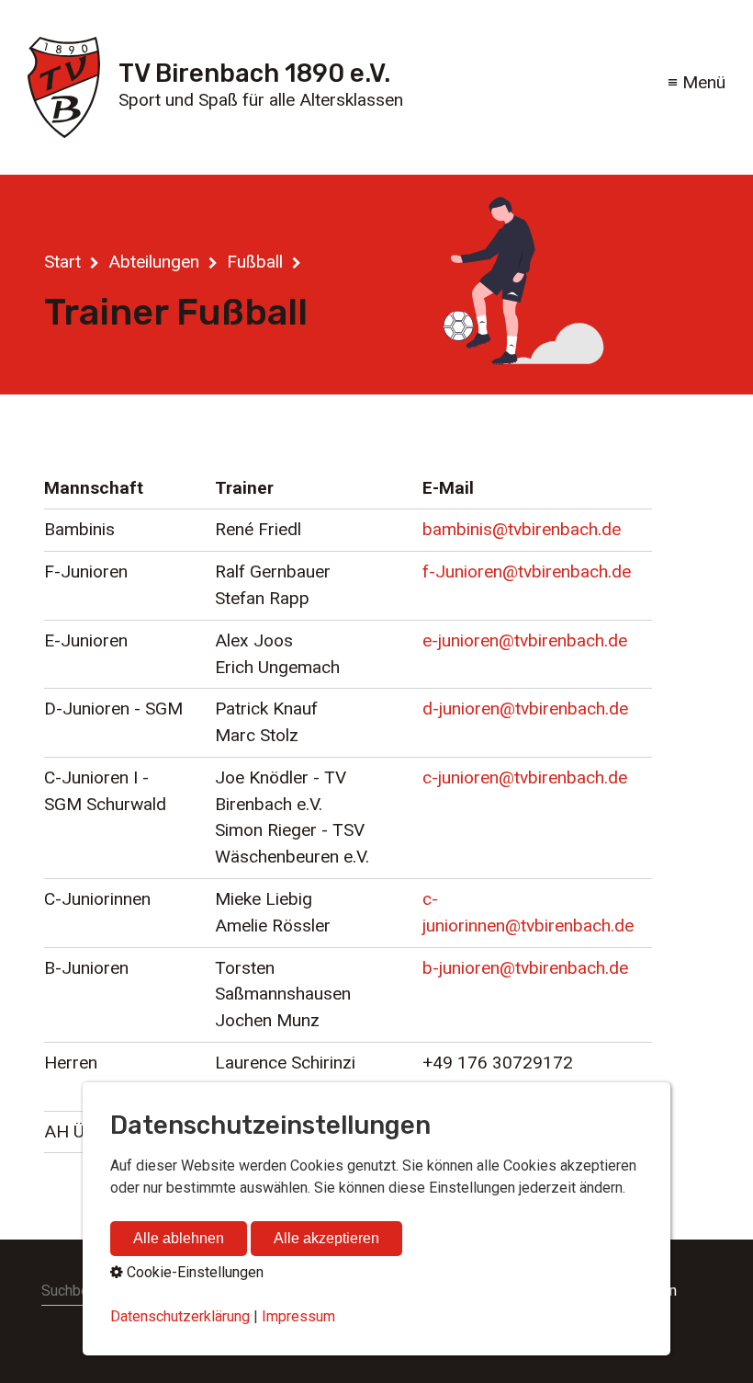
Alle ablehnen (178, 1238)
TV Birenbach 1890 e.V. (254, 73)
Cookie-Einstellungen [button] (193, 1272)
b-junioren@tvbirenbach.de (525, 967)
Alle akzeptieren (326, 1238)
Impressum (298, 1316)
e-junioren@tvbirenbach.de (524, 640)
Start (62, 261)
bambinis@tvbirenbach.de (521, 529)
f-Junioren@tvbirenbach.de (526, 571)
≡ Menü (696, 82)
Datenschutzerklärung (180, 1316)
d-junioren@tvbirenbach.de (525, 708)
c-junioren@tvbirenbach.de (524, 777)
